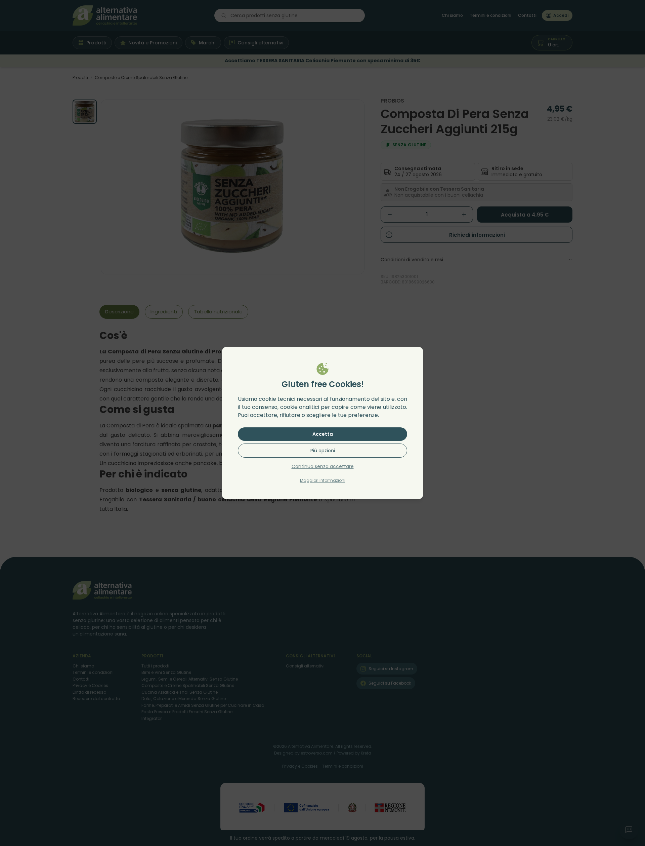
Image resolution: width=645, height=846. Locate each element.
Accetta (322, 434)
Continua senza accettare (323, 466)
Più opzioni (322, 450)
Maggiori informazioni (322, 480)
